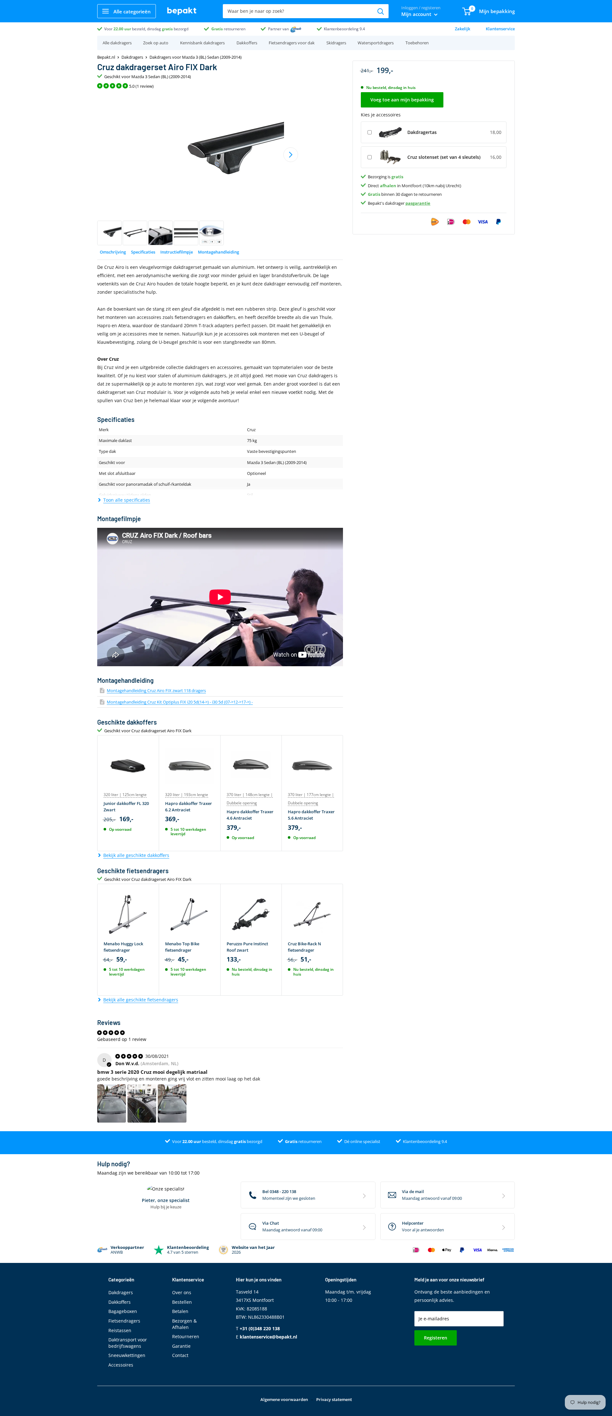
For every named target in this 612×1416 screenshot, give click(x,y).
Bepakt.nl (106, 57)
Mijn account (417, 14)
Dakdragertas (422, 132)
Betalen (180, 1311)
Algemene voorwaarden (284, 1399)
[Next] (290, 155)
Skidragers (336, 43)
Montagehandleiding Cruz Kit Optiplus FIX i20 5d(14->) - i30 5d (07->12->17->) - (180, 702)
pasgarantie (417, 203)
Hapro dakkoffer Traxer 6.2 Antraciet (188, 806)
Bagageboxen (122, 1311)
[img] (129, 1056)
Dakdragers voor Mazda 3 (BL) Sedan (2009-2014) (195, 57)
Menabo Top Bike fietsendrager (182, 947)
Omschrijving (113, 252)
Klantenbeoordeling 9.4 (344, 29)
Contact (180, 1355)
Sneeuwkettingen (126, 1355)
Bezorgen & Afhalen (184, 1324)
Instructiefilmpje (176, 252)
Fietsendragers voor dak (292, 43)
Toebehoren (417, 43)
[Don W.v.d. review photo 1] (111, 1103)
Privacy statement (334, 1399)
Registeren (435, 1338)
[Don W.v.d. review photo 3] (172, 1103)
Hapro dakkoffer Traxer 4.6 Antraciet (250, 815)
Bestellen (182, 1302)
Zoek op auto (155, 43)
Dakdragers (132, 57)
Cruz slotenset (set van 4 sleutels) (443, 157)
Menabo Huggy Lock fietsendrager (123, 947)
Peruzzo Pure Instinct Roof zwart (247, 947)
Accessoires (120, 1365)
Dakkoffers (247, 43)
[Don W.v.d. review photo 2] (141, 1103)
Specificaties (143, 252)
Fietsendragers (124, 1321)
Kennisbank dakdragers (202, 43)
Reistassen (119, 1330)
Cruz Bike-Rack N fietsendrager (304, 947)
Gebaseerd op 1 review (121, 1039)
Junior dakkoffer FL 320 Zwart (126, 806)
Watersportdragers (376, 43)
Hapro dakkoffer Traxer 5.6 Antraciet (311, 815)
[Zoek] (381, 11)
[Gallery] (220, 169)
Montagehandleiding (218, 252)
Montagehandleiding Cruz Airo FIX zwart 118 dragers (156, 690)
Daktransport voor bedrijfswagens (127, 1343)
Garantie (181, 1346)
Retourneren (185, 1336)
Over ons (181, 1292)
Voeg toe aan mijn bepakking (402, 99)
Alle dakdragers (117, 43)
